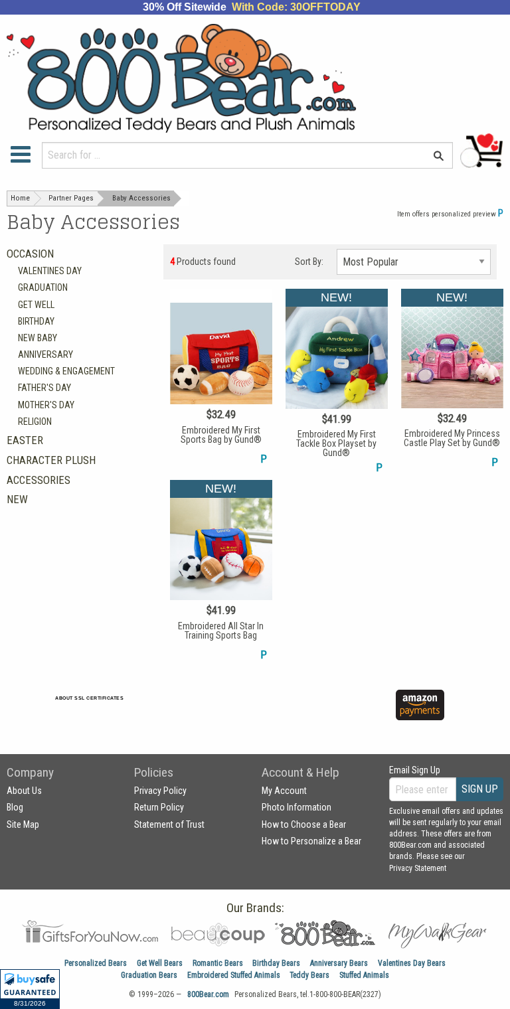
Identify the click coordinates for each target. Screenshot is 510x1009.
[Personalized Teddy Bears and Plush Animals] (212, 78)
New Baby (37, 338)
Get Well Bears (160, 963)
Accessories (38, 480)
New (17, 499)
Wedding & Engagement (66, 371)
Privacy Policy (160, 790)
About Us (24, 790)
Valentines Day (50, 271)
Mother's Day (46, 405)
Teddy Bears (309, 975)
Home (20, 198)
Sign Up (480, 789)
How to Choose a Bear (304, 824)
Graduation (43, 287)
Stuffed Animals (364, 975)
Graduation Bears (149, 975)
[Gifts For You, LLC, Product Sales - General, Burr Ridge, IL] (228, 713)
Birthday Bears (276, 963)
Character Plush (51, 460)
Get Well (36, 304)
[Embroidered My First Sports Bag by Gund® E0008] (221, 378)
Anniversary (45, 354)
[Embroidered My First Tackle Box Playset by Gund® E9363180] (336, 382)
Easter (25, 440)
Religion (35, 421)
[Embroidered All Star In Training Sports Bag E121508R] (221, 571)
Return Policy (159, 807)
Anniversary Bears (339, 963)
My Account (284, 790)
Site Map (23, 824)
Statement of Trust (169, 824)
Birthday (36, 321)
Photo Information (296, 807)
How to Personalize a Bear (311, 841)
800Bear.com (208, 994)
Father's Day (44, 387)
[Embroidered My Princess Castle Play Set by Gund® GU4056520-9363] (452, 379)
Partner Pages (71, 198)
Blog (15, 807)
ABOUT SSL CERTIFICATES (89, 698)
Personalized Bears (95, 963)
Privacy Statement (417, 868)
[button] (30, 989)
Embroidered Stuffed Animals (233, 975)
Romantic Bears (218, 963)
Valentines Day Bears (412, 963)
